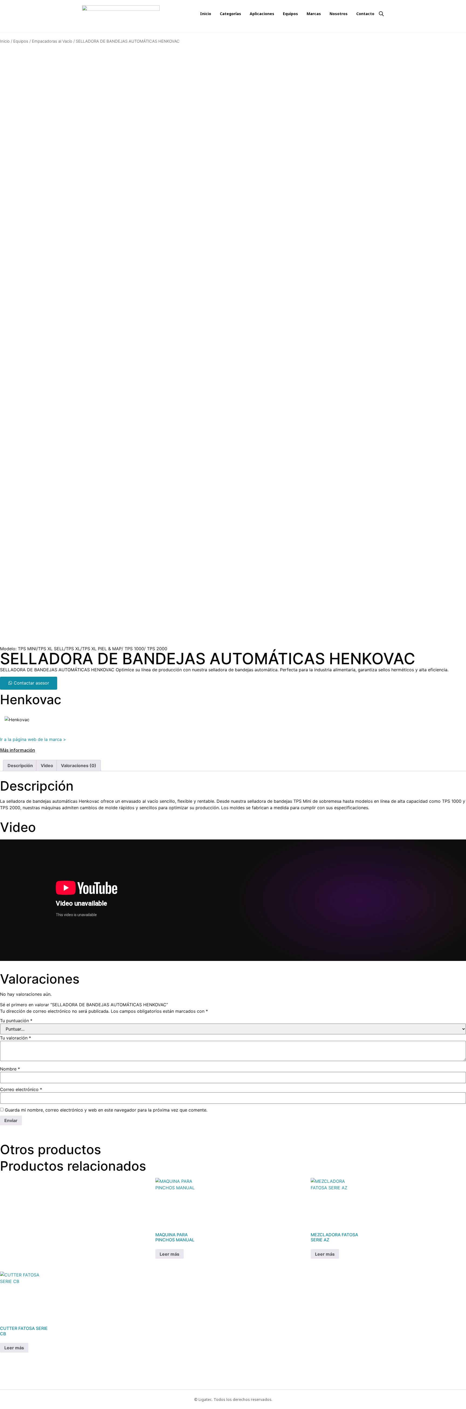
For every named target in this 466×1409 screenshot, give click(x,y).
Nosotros (339, 13)
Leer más (169, 1254)
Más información (17, 750)
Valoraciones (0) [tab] (78, 765)
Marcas (314, 13)
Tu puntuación (16, 1020)
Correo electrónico (21, 1089)
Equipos (290, 13)
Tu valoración (15, 1038)
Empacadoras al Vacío (52, 41)
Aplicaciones (262, 13)
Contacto (365, 13)
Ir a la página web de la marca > (33, 739)
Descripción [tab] (20, 765)
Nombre (10, 1069)
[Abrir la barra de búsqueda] (381, 13)
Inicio (205, 13)
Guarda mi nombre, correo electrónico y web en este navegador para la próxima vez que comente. (106, 1110)
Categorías (230, 13)
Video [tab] (47, 765)
